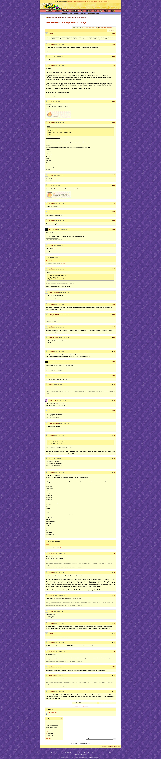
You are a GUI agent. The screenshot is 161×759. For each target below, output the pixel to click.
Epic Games (51, 752)
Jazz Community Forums (71, 1)
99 (107, 27)
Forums (57, 11)
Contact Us (104, 746)
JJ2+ (102, 1)
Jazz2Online (110, 746)
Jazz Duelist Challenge (81, 1)
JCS (82, 11)
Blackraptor (53, 229)
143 (111, 27)
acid (50, 384)
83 (87, 27)
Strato (51, 34)
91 (95, 27)
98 (105, 27)
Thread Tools (111, 30)
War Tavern (83, 17)
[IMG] (47, 733)
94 (99, 27)
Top (119, 746)
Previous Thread (77, 706)
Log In (106, 11)
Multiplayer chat (97, 1)
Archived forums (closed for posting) (72, 17)
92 (96, 27)
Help (100, 11)
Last (114, 27)
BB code (47, 730)
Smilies (47, 731)
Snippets (89, 11)
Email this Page (51, 713)
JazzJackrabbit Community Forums (55, 17)
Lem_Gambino (54, 292)
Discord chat (106, 1)
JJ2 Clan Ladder (90, 1)
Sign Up (112, 11)
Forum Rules (48, 738)
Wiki (95, 11)
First (82, 27)
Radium (51, 44)
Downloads (49, 11)
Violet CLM (62, 263)
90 (93, 27)
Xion (50, 101)
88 (90, 27)
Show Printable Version (52, 712)
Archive (115, 746)
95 (101, 27)
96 (102, 27)
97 (104, 27)
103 (109, 27)
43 (86, 27)
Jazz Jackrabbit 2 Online (80, 6)
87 (89, 27)
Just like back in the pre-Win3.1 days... (67, 22)
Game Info (65, 11)
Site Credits (63, 750)
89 (92, 27)
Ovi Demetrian (73, 757)
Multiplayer (75, 11)
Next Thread (84, 706)
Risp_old (52, 553)
